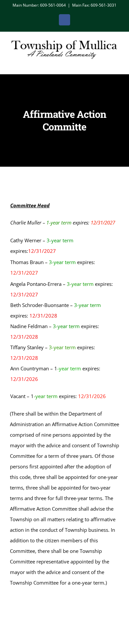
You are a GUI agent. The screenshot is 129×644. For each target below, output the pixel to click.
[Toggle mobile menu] (116, 63)
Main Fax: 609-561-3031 (94, 5)
